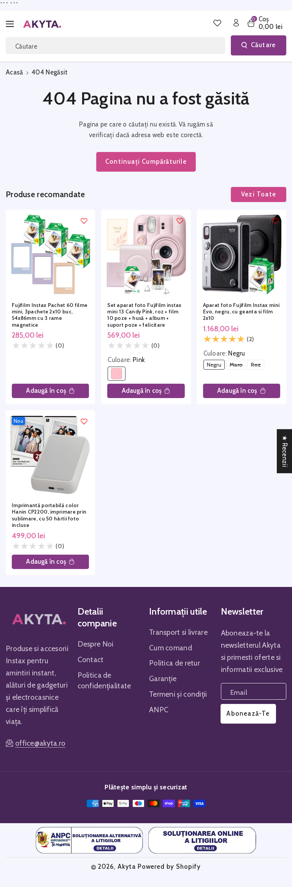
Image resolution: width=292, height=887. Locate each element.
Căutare (263, 45)
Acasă (14, 72)
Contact (91, 659)
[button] (12, 23)
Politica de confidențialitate (104, 680)
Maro (238, 365)
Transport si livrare (178, 632)
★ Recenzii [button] (285, 451)
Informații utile (178, 611)
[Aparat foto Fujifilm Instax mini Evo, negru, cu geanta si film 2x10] (241, 254)
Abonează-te (248, 713)
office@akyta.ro (40, 743)
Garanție (162, 678)
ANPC (158, 709)
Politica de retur (174, 662)
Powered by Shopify (169, 866)
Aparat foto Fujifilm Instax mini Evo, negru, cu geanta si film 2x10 (241, 311)
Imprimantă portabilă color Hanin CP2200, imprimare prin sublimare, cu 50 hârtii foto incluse (49, 515)
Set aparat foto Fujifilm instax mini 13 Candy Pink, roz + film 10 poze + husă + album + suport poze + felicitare (144, 315)
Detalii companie (97, 617)
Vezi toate (258, 194)
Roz (257, 365)
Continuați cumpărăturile (146, 161)
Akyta (126, 866)
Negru (216, 365)
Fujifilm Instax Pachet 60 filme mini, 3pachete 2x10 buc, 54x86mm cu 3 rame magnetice (49, 315)
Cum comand (170, 647)
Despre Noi (96, 643)
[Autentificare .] (236, 22)
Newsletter (242, 611)
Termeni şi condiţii (178, 694)
